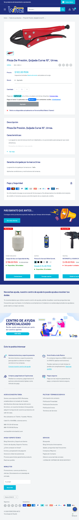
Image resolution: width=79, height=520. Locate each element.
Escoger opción (46, 276)
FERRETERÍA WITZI (11, 256)
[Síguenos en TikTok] (19, 505)
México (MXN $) (9, 497)
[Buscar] (62, 9)
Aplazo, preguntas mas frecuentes (54, 448)
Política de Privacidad (50, 401)
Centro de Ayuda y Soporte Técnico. (16, 444)
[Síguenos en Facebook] (5, 505)
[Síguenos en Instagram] (9, 505)
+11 (50, 262)
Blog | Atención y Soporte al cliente (15, 441)
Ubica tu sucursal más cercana (53, 457)
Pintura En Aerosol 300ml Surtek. (44, 258)
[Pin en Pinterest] (63, 64)
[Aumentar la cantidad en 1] (27, 89)
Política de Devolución (50, 404)
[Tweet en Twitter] (67, 64)
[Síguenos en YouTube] (16, 505)
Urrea (9, 65)
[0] (73, 9)
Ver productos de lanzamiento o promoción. (17, 2)
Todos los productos (15, 18)
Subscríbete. (69, 2)
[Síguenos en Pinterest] (12, 505)
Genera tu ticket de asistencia (14, 454)
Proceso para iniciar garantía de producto (18, 457)
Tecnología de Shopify (10, 514)
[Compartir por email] (70, 64)
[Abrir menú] (5, 9)
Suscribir (10, 487)
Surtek (36, 256)
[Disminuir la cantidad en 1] (17, 89)
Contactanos (18, 276)
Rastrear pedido (9, 460)
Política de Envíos (49, 407)
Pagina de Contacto (49, 454)
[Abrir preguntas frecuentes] (75, 509)
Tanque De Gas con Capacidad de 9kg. (17, 258)
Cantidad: (10, 89)
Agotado (23, 104)
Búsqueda (46, 441)
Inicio (5, 18)
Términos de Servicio (50, 411)
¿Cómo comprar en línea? (12, 448)
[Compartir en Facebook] (59, 64)
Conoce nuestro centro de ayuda (19, 366)
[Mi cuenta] (70, 9)
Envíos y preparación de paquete (15, 451)
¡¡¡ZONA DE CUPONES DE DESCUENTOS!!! (57, 460)
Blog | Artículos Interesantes (52, 444)
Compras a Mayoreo (49, 451)
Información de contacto (51, 398)
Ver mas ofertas (12, 220)
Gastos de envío (32, 75)
